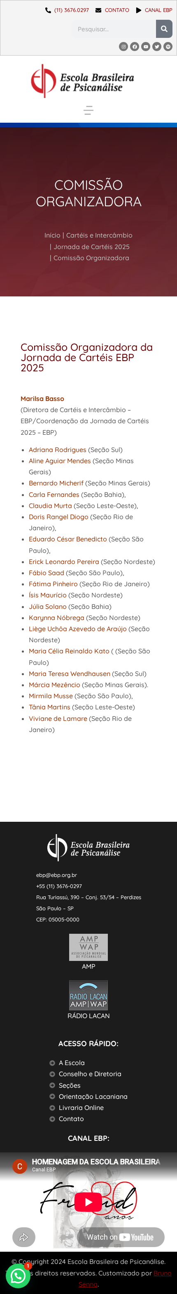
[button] (88, 110)
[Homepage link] (82, 81)
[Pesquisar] (164, 29)
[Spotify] (167, 46)
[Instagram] (123, 46)
